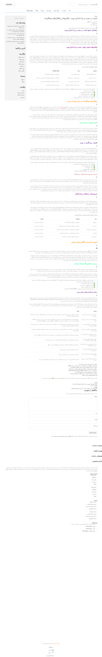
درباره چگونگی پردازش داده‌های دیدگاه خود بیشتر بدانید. (62, 436)
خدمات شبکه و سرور (91, 504)
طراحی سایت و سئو (55, 643)
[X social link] (92, 380)
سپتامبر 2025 (21, 64)
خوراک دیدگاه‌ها (21, 95)
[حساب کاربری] (20, 4)
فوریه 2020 (21, 68)
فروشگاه (94, 477)
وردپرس (22, 97)
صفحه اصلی (93, 475)
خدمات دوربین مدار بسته (91, 506)
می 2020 (22, 66)
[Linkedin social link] (85, 380)
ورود (23, 90)
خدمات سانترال (93, 501)
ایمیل (95, 419)
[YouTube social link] (85, 534)
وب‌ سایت (95, 425)
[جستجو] (71, 4)
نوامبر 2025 (21, 59)
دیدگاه (95, 396)
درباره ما (94, 482)
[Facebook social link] (95, 380)
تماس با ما (94, 479)
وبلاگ (23, 81)
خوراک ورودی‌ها (21, 92)
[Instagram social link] (88, 534)
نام (96, 413)
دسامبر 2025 (21, 57)
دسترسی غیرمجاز (37, 57)
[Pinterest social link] (88, 380)
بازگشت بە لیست (93, 385)
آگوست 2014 (21, 70)
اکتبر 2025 (22, 61)
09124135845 (9, 4)
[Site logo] (93, 4)
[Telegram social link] (81, 380)
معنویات (95, 16)
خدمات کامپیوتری (92, 508)
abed (88, 21)
